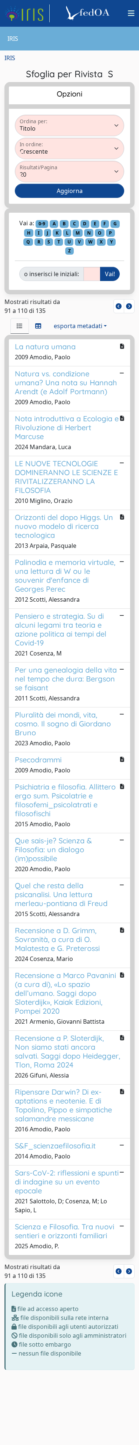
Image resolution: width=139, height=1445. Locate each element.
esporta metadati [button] (78, 326)
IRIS (9, 58)
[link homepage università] (89, 13)
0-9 (42, 223)
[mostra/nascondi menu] (131, 13)
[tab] (19, 326)
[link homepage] (27, 13)
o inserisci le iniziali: (51, 274)
